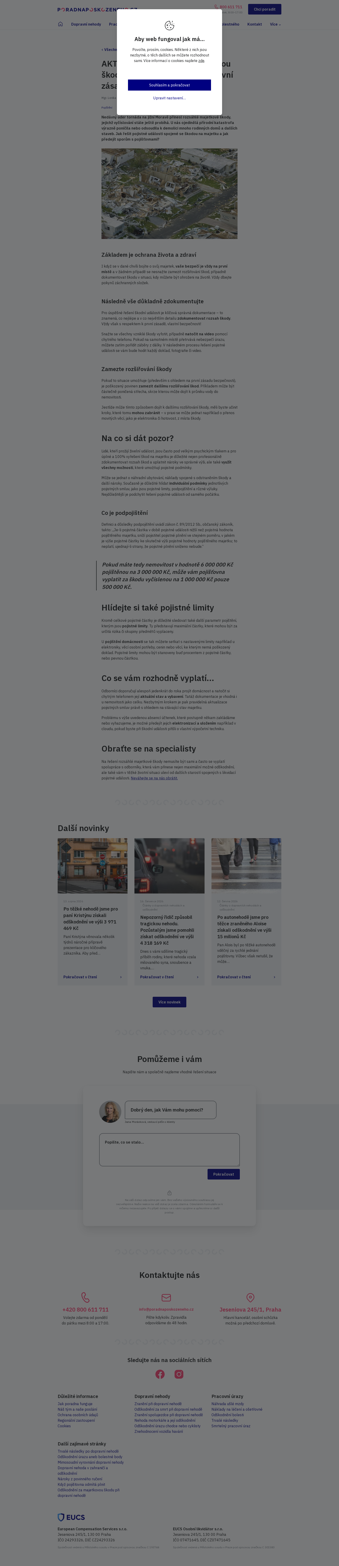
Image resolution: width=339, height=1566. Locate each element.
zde (201, 60)
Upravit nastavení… (169, 98)
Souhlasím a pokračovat (169, 85)
